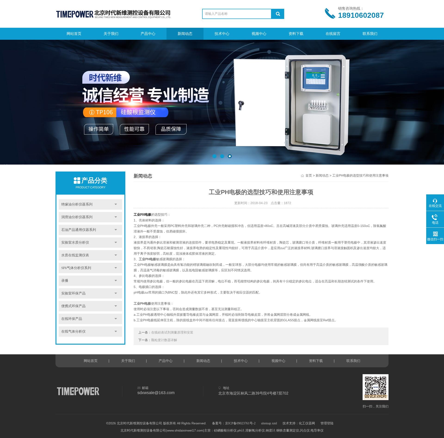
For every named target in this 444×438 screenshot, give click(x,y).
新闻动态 (185, 34)
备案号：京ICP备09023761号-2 (234, 423)
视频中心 (259, 34)
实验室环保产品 (73, 293)
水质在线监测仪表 (75, 255)
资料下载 (296, 34)
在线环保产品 (71, 319)
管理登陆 (327, 423)
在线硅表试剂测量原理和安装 (172, 332)
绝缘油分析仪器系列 (76, 204)
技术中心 (222, 34)
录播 (64, 280)
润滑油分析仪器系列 (76, 217)
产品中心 (148, 34)
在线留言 (333, 34)
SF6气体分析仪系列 (76, 268)
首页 (308, 175)
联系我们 (370, 34)
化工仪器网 (307, 423)
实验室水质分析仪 (75, 242)
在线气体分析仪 (73, 331)
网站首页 (74, 34)
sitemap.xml (269, 423)
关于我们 (111, 34)
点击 (115, 204)
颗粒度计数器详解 (164, 340)
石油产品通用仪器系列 (78, 230)
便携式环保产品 (73, 306)
